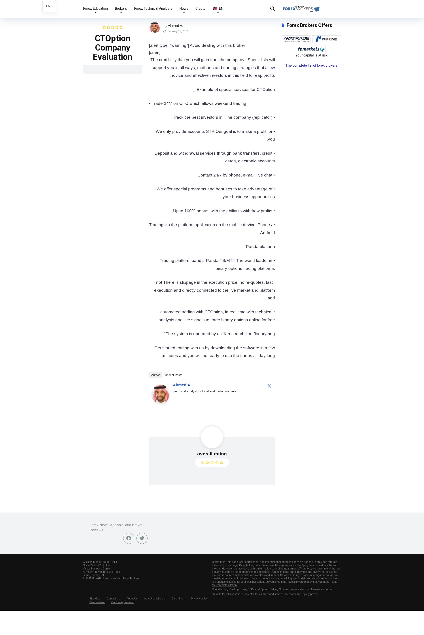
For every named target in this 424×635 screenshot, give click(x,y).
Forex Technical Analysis (153, 8)
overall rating (212, 454)
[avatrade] (296, 39)
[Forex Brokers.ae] (301, 7)
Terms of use (97, 602)
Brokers (121, 8)
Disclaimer (178, 598)
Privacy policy (199, 598)
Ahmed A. (175, 26)
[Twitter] (269, 386)
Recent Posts (173, 375)
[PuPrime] (326, 39)
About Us (132, 598)
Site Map (94, 598)
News (183, 8)
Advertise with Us (154, 598)
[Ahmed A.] (160, 402)
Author (155, 375)
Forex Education (95, 8)
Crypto (200, 8)
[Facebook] (128, 538)
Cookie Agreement (122, 602)
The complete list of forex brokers (311, 65)
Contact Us (113, 598)
